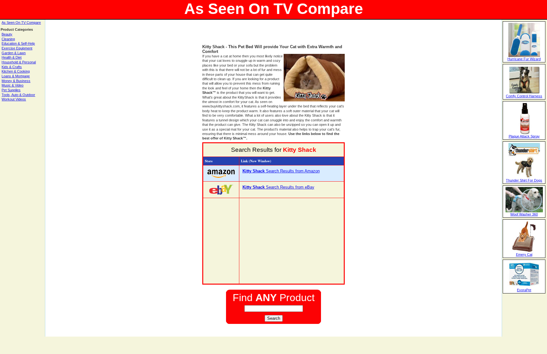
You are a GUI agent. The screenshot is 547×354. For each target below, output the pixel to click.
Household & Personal (19, 62)
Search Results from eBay (278, 187)
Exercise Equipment (17, 48)
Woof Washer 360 (524, 214)
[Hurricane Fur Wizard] (524, 56)
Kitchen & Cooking (16, 71)
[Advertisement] (273, 34)
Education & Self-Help (18, 43)
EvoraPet (524, 290)
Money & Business (16, 81)
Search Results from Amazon (281, 171)
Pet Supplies (11, 90)
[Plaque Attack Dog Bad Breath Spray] (524, 133)
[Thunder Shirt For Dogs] (524, 177)
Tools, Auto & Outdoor (18, 95)
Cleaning (8, 39)
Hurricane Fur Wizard (524, 59)
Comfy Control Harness (524, 96)
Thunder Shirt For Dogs (524, 180)
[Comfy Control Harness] (524, 93)
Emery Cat (524, 254)
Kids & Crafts (12, 67)
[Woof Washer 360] (524, 211)
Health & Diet (12, 57)
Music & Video (12, 85)
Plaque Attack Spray (524, 136)
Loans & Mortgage (16, 76)
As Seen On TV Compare (21, 22)
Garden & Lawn (14, 53)
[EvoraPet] (524, 287)
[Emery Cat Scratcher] (524, 251)
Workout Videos (14, 99)
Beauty (7, 34)
